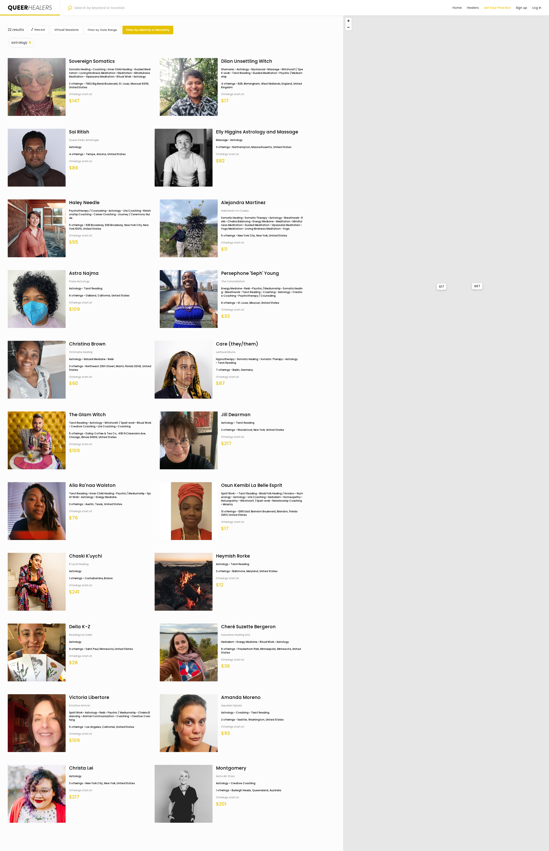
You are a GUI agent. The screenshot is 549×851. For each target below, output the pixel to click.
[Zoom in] (348, 21)
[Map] (446, 433)
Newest (39, 30)
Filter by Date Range (102, 30)
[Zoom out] (348, 27)
